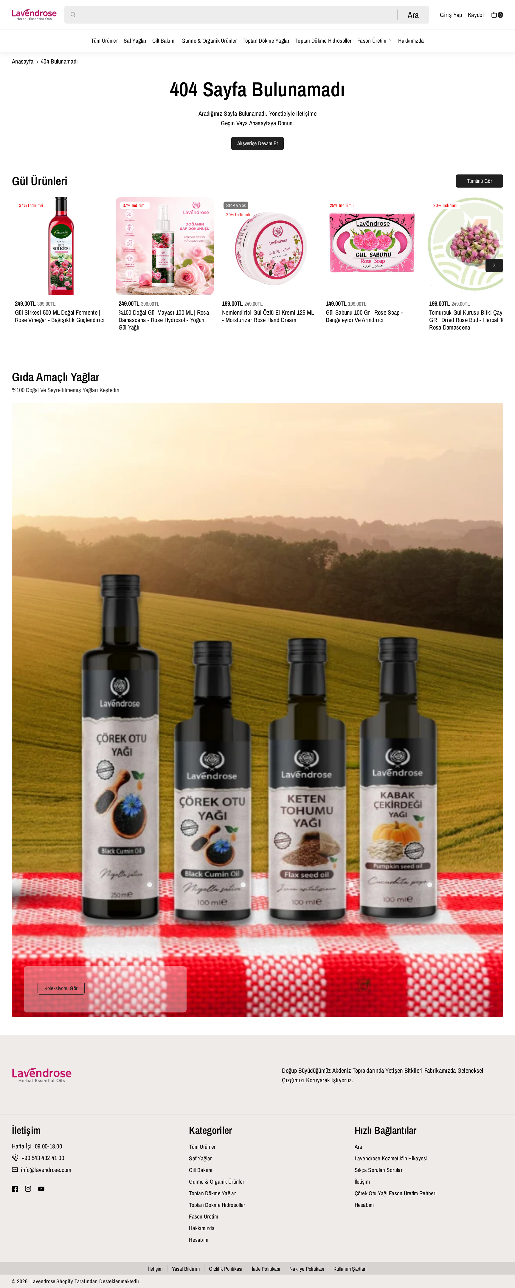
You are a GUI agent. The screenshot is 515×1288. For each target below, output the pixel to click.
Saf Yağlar (200, 1158)
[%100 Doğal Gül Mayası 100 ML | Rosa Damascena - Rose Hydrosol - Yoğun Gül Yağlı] (165, 246)
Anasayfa (22, 61)
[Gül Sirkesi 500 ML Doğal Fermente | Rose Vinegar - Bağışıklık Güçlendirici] (61, 246)
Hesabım (198, 1240)
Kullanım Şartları (350, 1268)
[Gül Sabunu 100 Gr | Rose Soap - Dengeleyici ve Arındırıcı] (372, 246)
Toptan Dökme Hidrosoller (217, 1205)
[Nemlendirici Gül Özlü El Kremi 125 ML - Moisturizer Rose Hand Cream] (268, 246)
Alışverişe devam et (257, 143)
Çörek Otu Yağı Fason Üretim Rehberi (396, 1193)
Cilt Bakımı (200, 1170)
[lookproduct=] (149, 884)
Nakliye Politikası (306, 1268)
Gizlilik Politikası (226, 1268)
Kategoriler (210, 1130)
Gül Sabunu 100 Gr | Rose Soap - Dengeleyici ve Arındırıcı (364, 316)
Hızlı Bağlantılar (386, 1130)
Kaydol (476, 14)
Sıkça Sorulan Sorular (378, 1170)
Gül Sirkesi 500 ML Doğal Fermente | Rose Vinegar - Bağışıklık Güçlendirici (60, 316)
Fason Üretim (372, 40)
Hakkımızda (202, 1228)
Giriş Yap (451, 14)
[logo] (42, 1075)
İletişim (26, 1130)
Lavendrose (42, 1281)
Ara (358, 1147)
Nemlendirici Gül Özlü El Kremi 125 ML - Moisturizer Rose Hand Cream (268, 316)
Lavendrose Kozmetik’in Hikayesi (391, 1158)
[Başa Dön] (500, 1267)
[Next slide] (494, 265)
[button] (497, 14)
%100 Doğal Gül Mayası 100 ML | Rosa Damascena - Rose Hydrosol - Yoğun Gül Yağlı (164, 320)
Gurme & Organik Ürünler (216, 1181)
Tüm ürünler (202, 1147)
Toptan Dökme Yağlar (212, 1193)
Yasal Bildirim (186, 1268)
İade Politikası (266, 1268)
